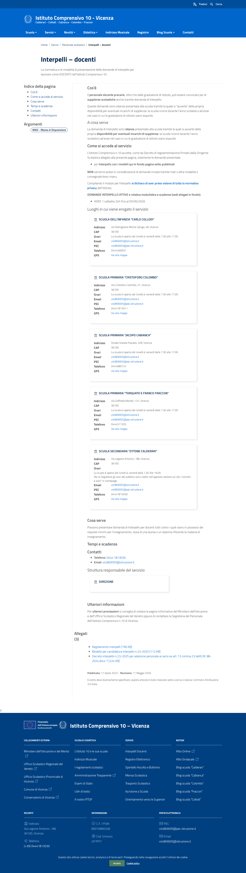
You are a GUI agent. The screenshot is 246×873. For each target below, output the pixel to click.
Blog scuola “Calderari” (190, 767)
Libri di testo (82, 791)
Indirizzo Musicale (117, 32)
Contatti (188, 32)
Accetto (117, 863)
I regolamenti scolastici (89, 767)
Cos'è (34, 92)
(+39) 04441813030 (37, 846)
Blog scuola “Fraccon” (189, 791)
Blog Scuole (164, 32)
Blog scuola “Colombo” (190, 783)
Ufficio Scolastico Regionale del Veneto (43, 766)
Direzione (106, 581)
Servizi (49, 32)
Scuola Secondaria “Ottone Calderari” (128, 451)
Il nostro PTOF (83, 799)
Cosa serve (37, 101)
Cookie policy (133, 863)
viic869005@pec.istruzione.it (127, 246)
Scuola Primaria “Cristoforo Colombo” (128, 277)
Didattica (89, 32)
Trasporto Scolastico (137, 783)
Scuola (30, 32)
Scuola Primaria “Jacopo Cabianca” (125, 335)
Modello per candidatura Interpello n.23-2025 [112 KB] (126, 651)
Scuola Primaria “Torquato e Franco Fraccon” (134, 393)
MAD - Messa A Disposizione (49, 130)
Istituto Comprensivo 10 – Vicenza (109, 726)
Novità (68, 32)
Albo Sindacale (185, 759)
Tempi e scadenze (42, 106)
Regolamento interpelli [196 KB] (112, 647)
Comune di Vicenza (36, 789)
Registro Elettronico (137, 759)
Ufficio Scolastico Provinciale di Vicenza (43, 779)
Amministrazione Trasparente (93, 775)
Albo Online (183, 751)
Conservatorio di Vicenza (39, 797)
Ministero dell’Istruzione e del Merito (46, 751)
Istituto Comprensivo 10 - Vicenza (74, 18)
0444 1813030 (116, 557)
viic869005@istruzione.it (125, 241)
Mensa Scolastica (136, 775)
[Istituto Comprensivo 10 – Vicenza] (28, 19)
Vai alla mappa (119, 255)
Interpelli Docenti (136, 751)
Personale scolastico (73, 45)
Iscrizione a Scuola (136, 791)
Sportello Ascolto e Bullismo (142, 767)
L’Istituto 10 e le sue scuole (91, 751)
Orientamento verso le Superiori (145, 799)
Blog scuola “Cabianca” (190, 775)
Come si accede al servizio (47, 96)
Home (44, 45)
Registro (143, 32)
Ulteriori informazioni (44, 115)
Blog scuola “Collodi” (188, 799)
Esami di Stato (84, 783)
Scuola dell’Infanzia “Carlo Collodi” (126, 219)
